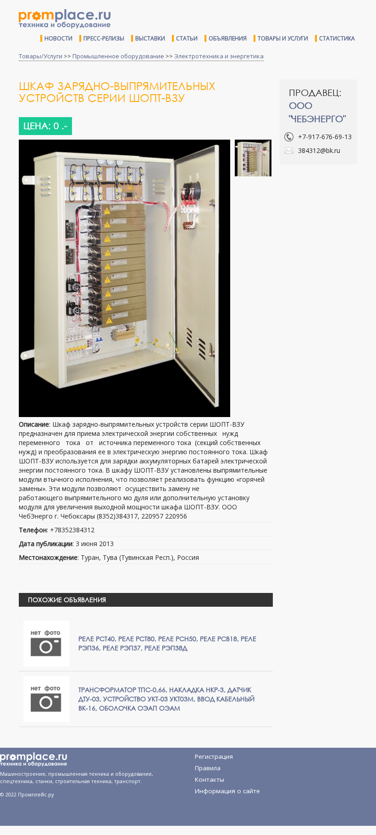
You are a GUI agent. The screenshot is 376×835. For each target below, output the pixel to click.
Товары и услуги (283, 38)
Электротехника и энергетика (219, 56)
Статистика (337, 38)
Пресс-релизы (103, 38)
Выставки (150, 38)
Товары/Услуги (40, 56)
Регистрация (214, 756)
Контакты (209, 779)
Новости (58, 38)
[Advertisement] (328, 219)
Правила (208, 768)
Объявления (228, 38)
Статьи (187, 38)
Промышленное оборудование (118, 56)
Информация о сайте (227, 791)
